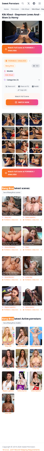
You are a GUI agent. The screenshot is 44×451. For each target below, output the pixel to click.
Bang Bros (10, 66)
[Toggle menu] (39, 3)
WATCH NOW (23, 102)
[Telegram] (34, 3)
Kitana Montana (10, 247)
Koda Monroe (9, 277)
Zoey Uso (8, 217)
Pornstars (15, 9)
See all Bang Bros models (12, 323)
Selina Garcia (30, 307)
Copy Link (23, 90)
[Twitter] (28, 3)
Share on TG (24, 86)
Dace (27, 247)
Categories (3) (13, 80)
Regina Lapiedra (10, 307)
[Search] (23, 3)
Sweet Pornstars (10, 3)
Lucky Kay (29, 277)
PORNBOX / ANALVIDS (17, 61)
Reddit (36, 86)
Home (6, 9)
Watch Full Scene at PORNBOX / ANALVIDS (21, 49)
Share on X (11, 86)
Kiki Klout (25, 9)
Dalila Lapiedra (30, 217)
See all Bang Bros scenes (11, 192)
